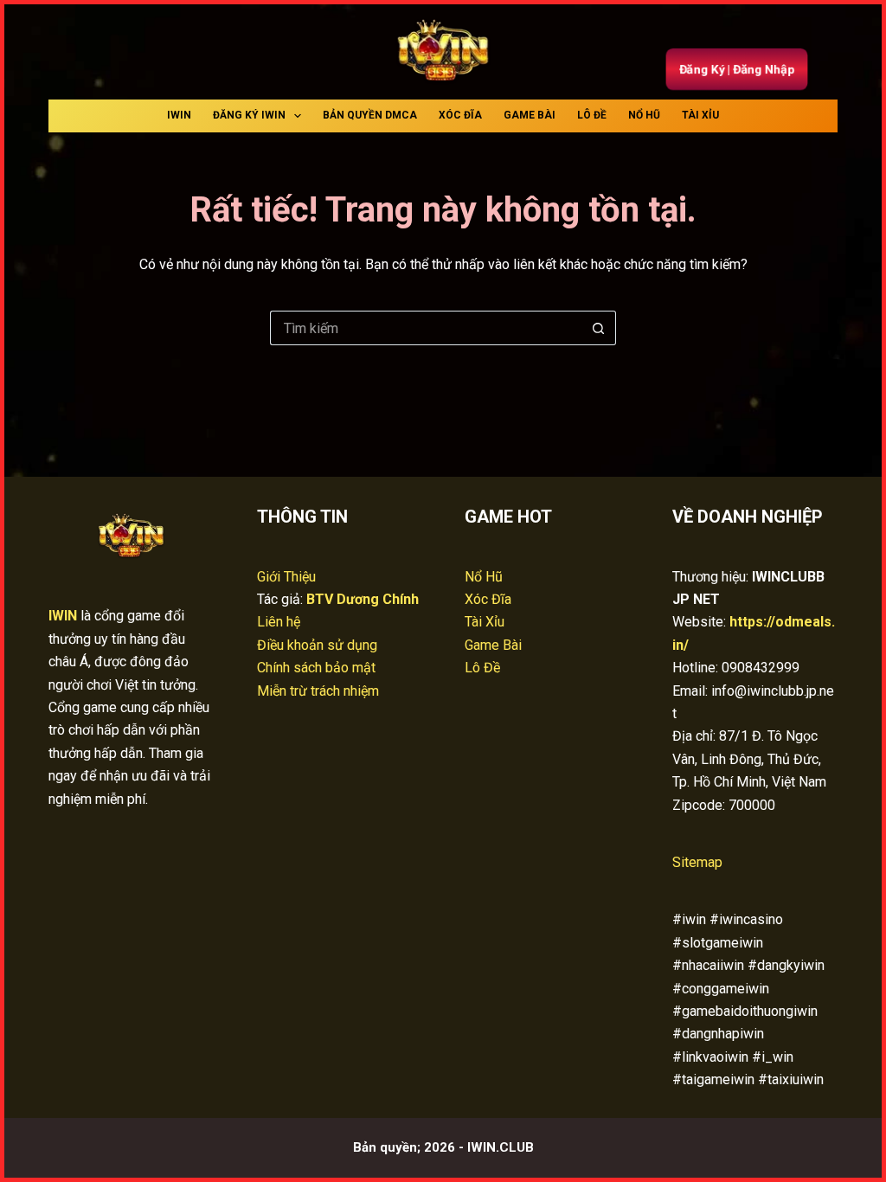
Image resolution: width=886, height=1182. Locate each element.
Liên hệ (278, 621)
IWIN (179, 115)
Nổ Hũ (644, 115)
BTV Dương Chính (362, 599)
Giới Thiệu (286, 577)
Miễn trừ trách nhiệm (318, 691)
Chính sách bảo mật (316, 667)
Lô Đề (592, 115)
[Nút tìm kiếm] (598, 328)
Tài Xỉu (700, 115)
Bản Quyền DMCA (370, 115)
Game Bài (529, 115)
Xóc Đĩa (460, 115)
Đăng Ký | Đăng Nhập (737, 69)
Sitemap (697, 862)
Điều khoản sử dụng (317, 645)
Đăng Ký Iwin (249, 115)
